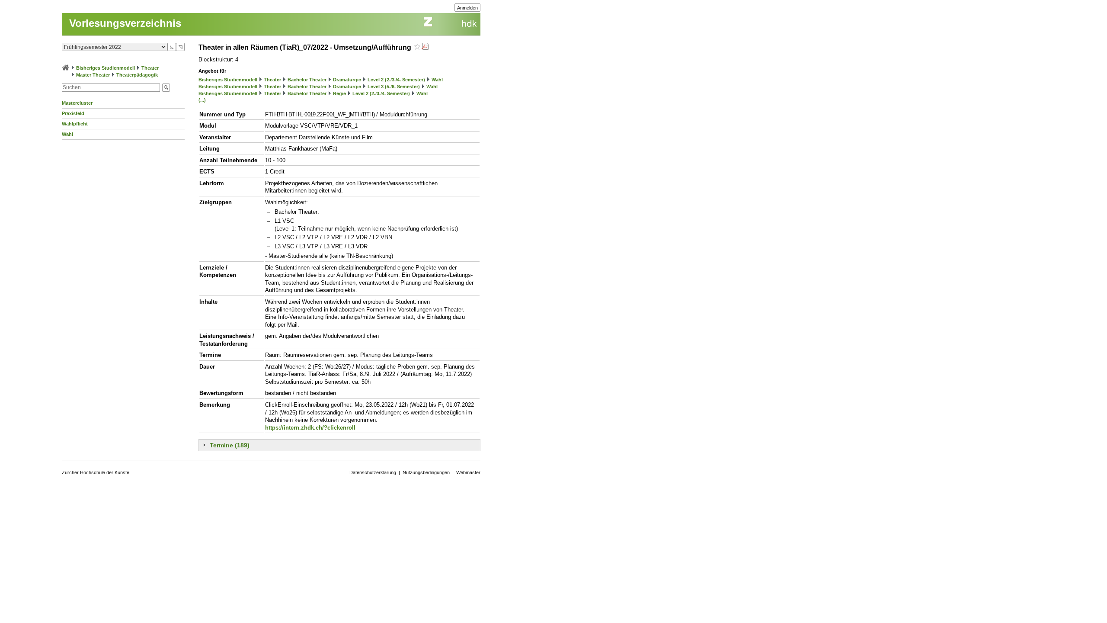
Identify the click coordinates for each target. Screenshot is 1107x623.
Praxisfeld (73, 113)
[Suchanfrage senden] (166, 87)
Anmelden (467, 7)
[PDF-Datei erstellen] (425, 47)
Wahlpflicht (75, 123)
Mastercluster (77, 103)
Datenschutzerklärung (372, 472)
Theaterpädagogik (137, 74)
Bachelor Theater (307, 79)
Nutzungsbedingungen (426, 472)
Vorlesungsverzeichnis (125, 23)
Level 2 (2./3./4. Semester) (396, 79)
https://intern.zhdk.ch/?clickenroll (310, 427)
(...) (202, 100)
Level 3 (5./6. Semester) (394, 86)
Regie (339, 93)
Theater (150, 68)
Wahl (67, 134)
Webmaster (468, 472)
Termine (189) (230, 445)
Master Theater (93, 74)
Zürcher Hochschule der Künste (95, 472)
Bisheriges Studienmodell (105, 68)
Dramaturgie (347, 79)
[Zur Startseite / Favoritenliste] (66, 68)
